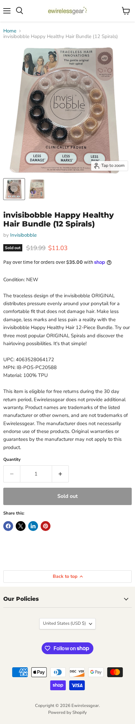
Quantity (12, 459)
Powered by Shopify (67, 712)
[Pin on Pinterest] (45, 526)
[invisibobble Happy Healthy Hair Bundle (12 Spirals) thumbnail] (14, 189)
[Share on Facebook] (8, 526)
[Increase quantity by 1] (60, 473)
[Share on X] (21, 526)
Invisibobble (23, 235)
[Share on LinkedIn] (33, 526)
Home (9, 31)
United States (64, 623)
